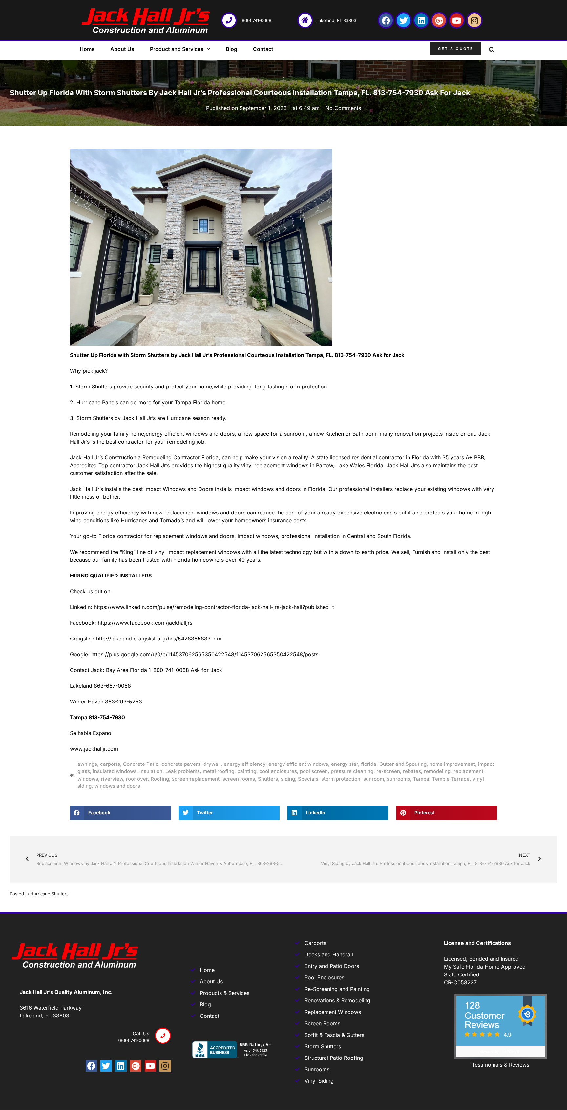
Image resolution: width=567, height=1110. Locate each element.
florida (368, 764)
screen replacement (196, 779)
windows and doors (117, 786)
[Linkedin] (421, 20)
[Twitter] (403, 20)
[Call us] (163, 1036)
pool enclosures (278, 771)
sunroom (373, 779)
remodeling (437, 771)
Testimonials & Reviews (500, 1064)
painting (246, 771)
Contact (263, 49)
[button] (492, 50)
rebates (412, 771)
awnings (87, 764)
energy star (344, 764)
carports (110, 764)
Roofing (160, 779)
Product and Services (176, 49)
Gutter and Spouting (403, 764)
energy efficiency (244, 764)
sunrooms (398, 779)
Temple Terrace (451, 779)
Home (87, 49)
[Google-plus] (439, 20)
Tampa (421, 779)
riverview (112, 779)
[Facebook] (386, 20)
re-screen (388, 771)
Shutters (268, 779)
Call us (141, 1033)
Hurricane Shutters (49, 893)
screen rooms (238, 779)
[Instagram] (474, 20)
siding (288, 779)
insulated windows (114, 771)
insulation (150, 771)
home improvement (452, 764)
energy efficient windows (298, 764)
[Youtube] (457, 20)
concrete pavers (180, 764)
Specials (308, 779)
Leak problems (182, 771)
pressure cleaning (352, 771)
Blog (231, 49)
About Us (122, 49)
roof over (137, 779)
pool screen (314, 771)
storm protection (340, 779)
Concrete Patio (140, 764)
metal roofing (218, 771)
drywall (212, 764)
